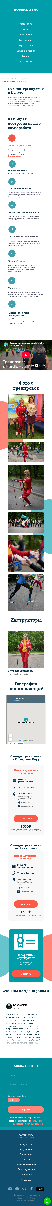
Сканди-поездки (26, 50)
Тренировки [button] (26, 39)
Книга (26, 1159)
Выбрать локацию (14, 156)
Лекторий (26, 1174)
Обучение (26, 1149)
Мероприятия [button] (26, 45)
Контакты (26, 61)
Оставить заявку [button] (14, 197)
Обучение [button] (26, 34)
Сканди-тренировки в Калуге (14, 81)
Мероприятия (26, 1169)
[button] (26, 973)
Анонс (26, 29)
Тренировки (27, 1154)
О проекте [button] (26, 23)
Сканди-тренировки (19, 79)
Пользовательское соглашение (27, 1195)
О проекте (26, 1144)
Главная (5, 79)
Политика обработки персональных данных (26, 1199)
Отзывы (26, 56)
